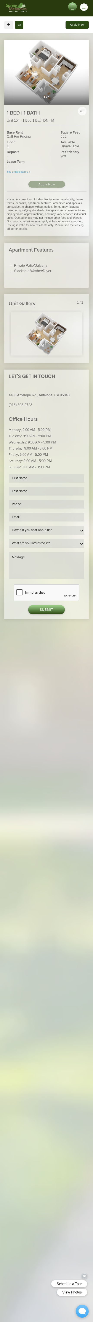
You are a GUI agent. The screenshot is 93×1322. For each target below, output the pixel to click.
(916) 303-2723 (20, 405)
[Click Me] (72, 6)
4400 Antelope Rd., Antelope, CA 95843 (39, 395)
